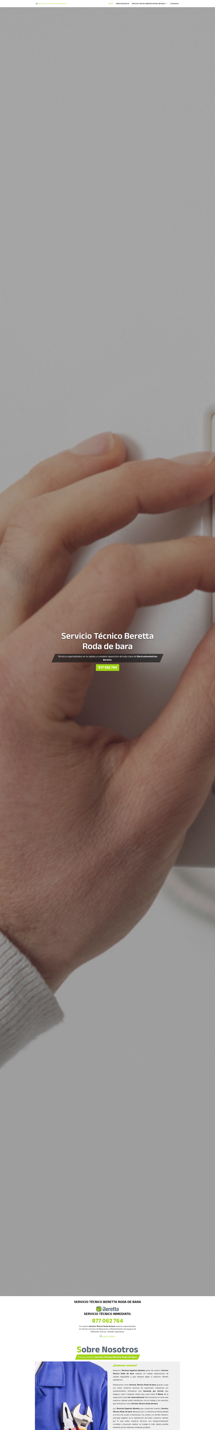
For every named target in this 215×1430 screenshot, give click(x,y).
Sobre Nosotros (122, 3)
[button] (150, 3)
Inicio (111, 3)
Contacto (174, 3)
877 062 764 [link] (107, 667)
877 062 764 (107, 1321)
